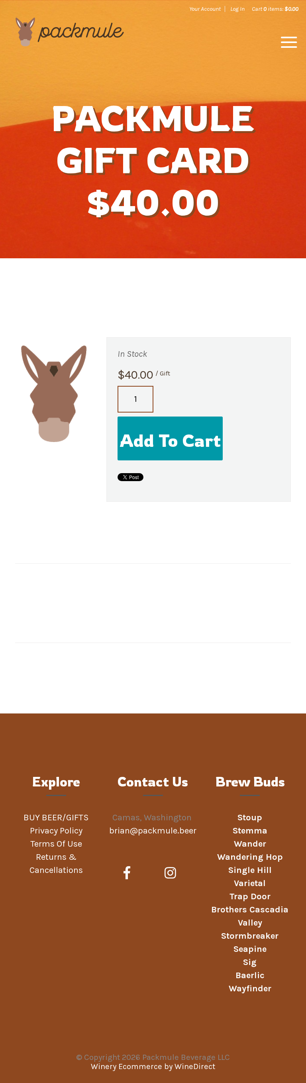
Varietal (250, 883)
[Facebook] (126, 873)
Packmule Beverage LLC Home (70, 45)
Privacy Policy (56, 831)
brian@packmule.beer (153, 831)
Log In (237, 8)
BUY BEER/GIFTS (56, 817)
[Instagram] (170, 873)
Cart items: (275, 8)
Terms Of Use (56, 844)
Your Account (205, 8)
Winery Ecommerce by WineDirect (153, 1066)
